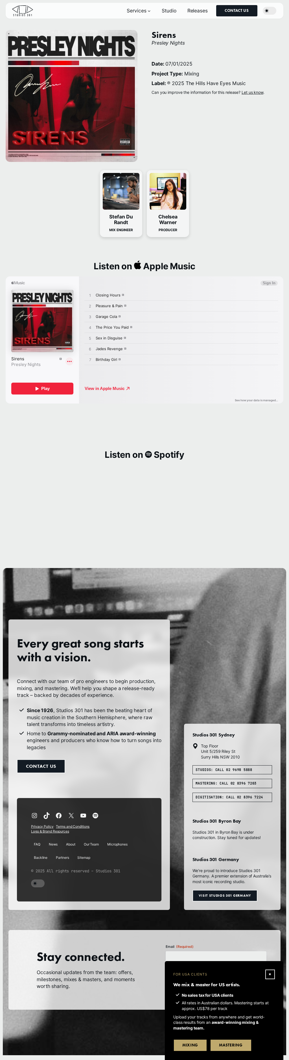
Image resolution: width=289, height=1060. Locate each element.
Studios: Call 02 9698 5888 (224, 770)
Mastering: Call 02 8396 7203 (226, 783)
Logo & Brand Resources (50, 831)
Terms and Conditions (72, 826)
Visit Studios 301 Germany (225, 895)
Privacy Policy (42, 826)
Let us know (252, 92)
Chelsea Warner (168, 219)
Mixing (190, 1045)
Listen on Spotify (144, 454)
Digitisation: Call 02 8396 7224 (229, 797)
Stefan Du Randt (121, 219)
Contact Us (237, 10)
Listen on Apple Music (144, 266)
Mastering (230, 1045)
